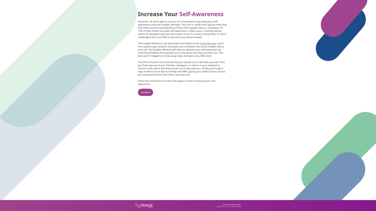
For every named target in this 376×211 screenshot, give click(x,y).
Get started (145, 92)
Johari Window (208, 43)
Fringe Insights (236, 204)
